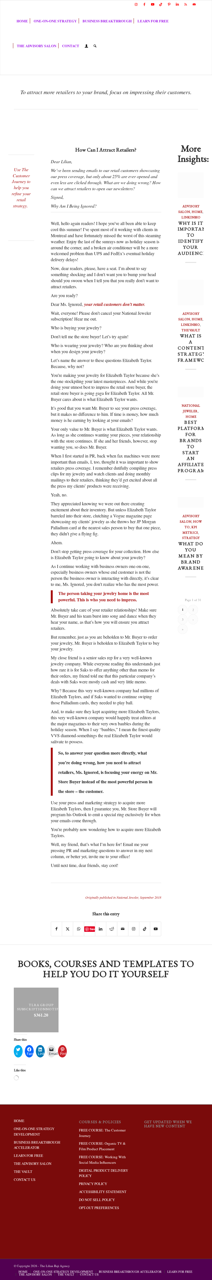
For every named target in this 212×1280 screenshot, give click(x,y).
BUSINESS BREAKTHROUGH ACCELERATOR (37, 1145)
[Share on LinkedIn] (100, 929)
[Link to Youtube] (153, 4)
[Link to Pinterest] (169, 4)
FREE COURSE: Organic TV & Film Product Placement (102, 1146)
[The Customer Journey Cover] (21, 218)
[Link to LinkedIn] (177, 4)
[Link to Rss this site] (186, 4)
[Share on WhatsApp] (78, 929)
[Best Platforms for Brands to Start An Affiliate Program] (191, 392)
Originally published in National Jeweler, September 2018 (123, 897)
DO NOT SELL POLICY (97, 1199)
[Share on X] (67, 929)
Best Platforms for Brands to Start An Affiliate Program (193, 446)
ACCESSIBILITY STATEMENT (102, 1191)
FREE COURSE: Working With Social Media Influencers (102, 1159)
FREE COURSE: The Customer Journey (102, 1133)
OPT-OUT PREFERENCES (99, 1207)
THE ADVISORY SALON (32, 1163)
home (197, 212)
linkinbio (190, 217)
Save (92, 929)
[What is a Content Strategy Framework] (191, 293)
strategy (191, 538)
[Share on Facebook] (56, 929)
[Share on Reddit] (111, 929)
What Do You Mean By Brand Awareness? (195, 556)
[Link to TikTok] (161, 4)
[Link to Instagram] (136, 4)
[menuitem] (22, 21)
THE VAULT (23, 1171)
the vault (190, 330)
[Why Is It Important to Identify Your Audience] (191, 185)
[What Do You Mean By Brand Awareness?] (191, 502)
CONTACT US (24, 1179)
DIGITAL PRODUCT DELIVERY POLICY (103, 1173)
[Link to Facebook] (144, 4)
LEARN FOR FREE (28, 1155)
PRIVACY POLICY (93, 1183)
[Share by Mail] (122, 929)
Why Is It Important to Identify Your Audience (194, 238)
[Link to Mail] (194, 4)
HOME (19, 1120)
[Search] (95, 45)
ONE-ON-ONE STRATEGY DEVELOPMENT (34, 1131)
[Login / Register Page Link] (86, 46)
